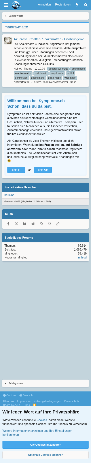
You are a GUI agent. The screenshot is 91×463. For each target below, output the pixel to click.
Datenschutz (71, 401)
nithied (82, 257)
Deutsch (27, 395)
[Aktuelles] (77, 5)
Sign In (16, 169)
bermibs (9, 195)
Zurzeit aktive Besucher (21, 187)
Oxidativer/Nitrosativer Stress (59, 82)
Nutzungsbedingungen (47, 401)
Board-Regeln (11, 405)
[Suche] (86, 5)
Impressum (23, 401)
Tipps (26, 405)
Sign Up (43, 169)
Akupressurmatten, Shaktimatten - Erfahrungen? (48, 39)
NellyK (18, 68)
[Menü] (6, 5)
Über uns (8, 401)
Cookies (11, 395)
